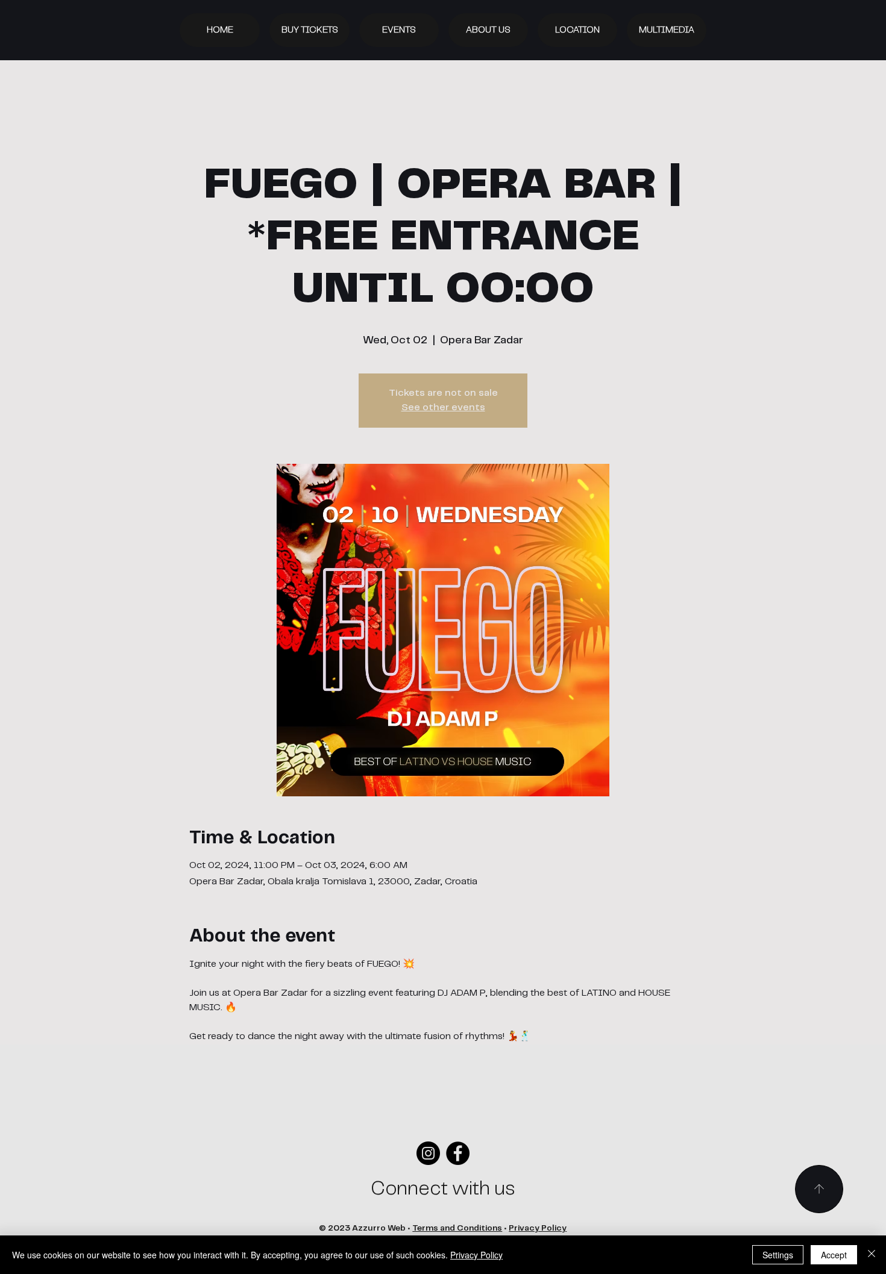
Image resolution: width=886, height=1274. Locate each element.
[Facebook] (458, 1153)
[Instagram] (428, 1153)
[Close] (871, 1254)
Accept (834, 1255)
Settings (777, 1255)
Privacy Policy (538, 1228)
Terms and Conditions (457, 1228)
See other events (443, 407)
